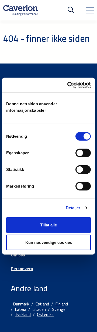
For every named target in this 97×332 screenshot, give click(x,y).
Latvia (20, 309)
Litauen (39, 309)
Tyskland (23, 314)
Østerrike (45, 314)
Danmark (21, 304)
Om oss (18, 255)
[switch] (83, 152)
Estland (42, 304)
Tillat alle (48, 224)
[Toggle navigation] (89, 10)
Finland (61, 304)
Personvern (22, 268)
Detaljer (73, 208)
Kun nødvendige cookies (48, 242)
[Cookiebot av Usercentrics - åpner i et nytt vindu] (68, 84)
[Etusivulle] (20, 10)
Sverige (58, 309)
